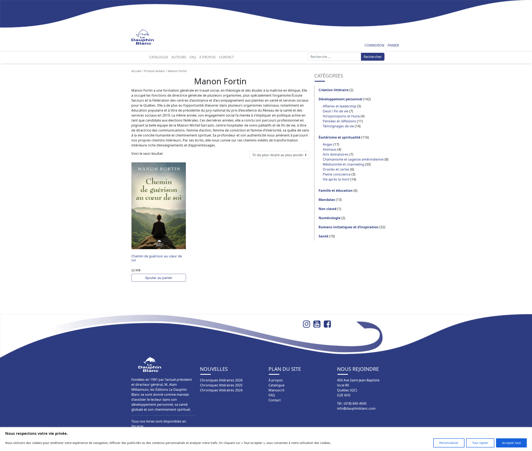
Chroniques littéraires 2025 (221, 385)
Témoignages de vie (338, 126)
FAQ (193, 57)
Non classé (327, 208)
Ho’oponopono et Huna (341, 116)
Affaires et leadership (339, 106)
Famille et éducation (336, 190)
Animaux (329, 149)
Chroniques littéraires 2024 (221, 390)
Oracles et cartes (336, 169)
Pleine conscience (337, 174)
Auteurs (178, 57)
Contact (226, 57)
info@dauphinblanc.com (356, 408)
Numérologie (329, 218)
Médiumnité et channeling (343, 164)
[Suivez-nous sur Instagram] (308, 324)
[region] (266, 439)
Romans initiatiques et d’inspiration (349, 227)
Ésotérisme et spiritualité (339, 137)
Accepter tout (511, 443)
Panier (393, 45)
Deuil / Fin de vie (335, 111)
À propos (207, 57)
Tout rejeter (480, 443)
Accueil (136, 71)
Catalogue (158, 57)
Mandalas (327, 199)
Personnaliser (448, 443)
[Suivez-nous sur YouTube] (318, 324)
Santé (323, 236)
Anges (327, 144)
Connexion (374, 45)
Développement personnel (340, 99)
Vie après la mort (336, 179)
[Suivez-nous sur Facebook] (329, 324)
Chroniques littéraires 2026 (221, 380)
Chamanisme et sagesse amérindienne (353, 159)
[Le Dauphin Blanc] (147, 37)
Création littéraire (334, 90)
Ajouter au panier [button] (158, 277)
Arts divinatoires (336, 154)
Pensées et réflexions (339, 121)
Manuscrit (276, 390)
